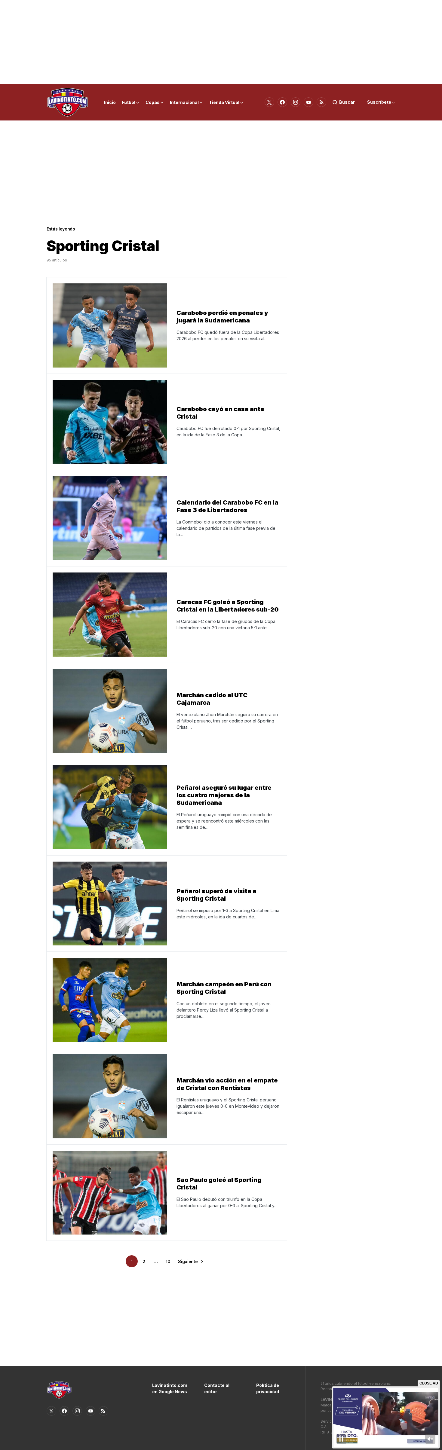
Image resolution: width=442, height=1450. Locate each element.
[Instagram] (295, 102)
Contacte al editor (216, 1388)
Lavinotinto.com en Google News (169, 1388)
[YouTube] (308, 102)
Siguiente (188, 1261)
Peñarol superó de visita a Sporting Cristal (216, 894)
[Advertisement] (221, 42)
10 (168, 1261)
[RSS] (321, 102)
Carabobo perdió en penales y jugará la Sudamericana (222, 316)
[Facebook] (282, 102)
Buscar (347, 102)
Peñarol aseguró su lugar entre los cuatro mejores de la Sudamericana (224, 795)
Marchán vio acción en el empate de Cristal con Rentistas (227, 1084)
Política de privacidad (267, 1388)
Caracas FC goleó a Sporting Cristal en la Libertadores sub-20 (227, 605)
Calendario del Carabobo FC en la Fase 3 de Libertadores (227, 506)
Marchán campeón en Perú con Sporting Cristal (224, 988)
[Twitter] (269, 102)
